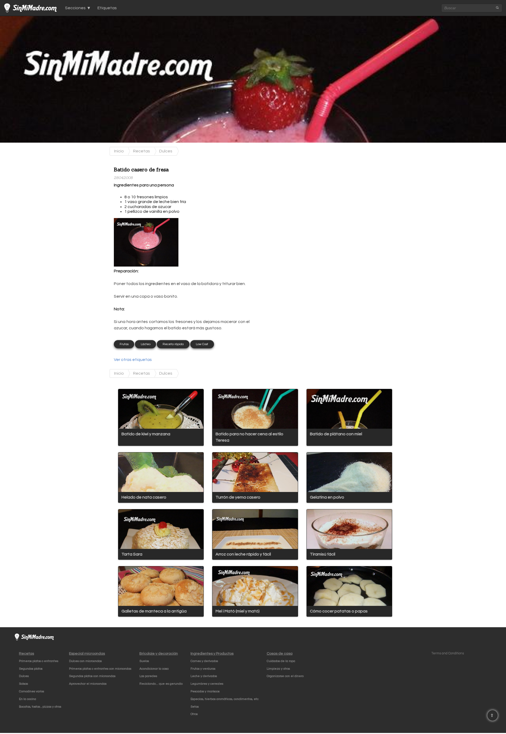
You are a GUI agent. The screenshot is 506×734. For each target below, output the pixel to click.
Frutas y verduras (203, 668)
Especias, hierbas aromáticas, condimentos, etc (225, 699)
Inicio (119, 151)
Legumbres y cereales (207, 683)
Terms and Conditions (447, 653)
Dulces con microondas (85, 661)
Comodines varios (31, 691)
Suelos (144, 661)
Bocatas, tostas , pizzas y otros (40, 706)
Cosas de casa (280, 653)
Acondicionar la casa (154, 668)
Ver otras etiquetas (133, 360)
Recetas (141, 151)
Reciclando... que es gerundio (161, 683)
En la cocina (27, 699)
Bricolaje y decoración (158, 653)
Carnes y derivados (204, 661)
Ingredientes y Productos (212, 653)
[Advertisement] (295, 195)
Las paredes (148, 676)
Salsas (23, 683)
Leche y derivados (204, 676)
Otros (194, 714)
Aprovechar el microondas (87, 683)
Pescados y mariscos (205, 691)
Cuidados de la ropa (281, 661)
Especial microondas (87, 653)
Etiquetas (107, 8)
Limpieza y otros (278, 668)
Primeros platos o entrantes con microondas (100, 668)
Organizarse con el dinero (285, 676)
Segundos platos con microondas (92, 676)
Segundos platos (30, 668)
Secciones (75, 8)
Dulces (165, 151)
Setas (195, 706)
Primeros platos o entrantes (38, 661)
